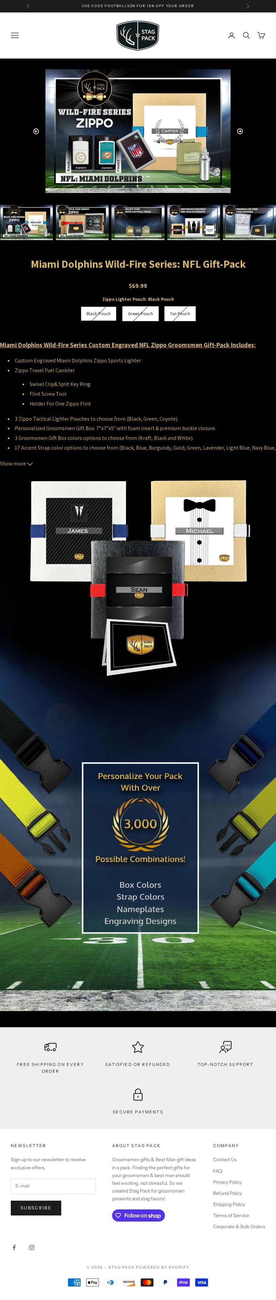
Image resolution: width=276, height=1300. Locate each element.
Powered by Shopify (162, 1267)
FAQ (217, 1171)
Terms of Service (231, 1215)
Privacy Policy (227, 1182)
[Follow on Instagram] (31, 1247)
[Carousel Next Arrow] (240, 131)
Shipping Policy (229, 1204)
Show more (13, 463)
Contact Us (225, 1160)
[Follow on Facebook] (14, 1247)
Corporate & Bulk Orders (239, 1227)
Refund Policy (227, 1193)
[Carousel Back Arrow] (36, 131)
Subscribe (36, 1207)
